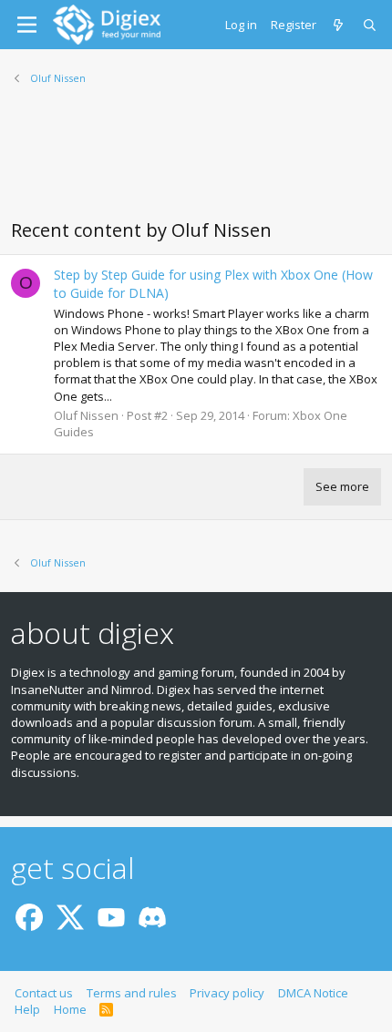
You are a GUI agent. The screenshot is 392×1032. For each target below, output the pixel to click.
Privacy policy (227, 993)
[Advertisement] (196, 163)
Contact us (44, 993)
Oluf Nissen (86, 415)
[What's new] (340, 24)
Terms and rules (132, 993)
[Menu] (26, 24)
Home (70, 1009)
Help (27, 1009)
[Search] (371, 24)
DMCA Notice (313, 993)
